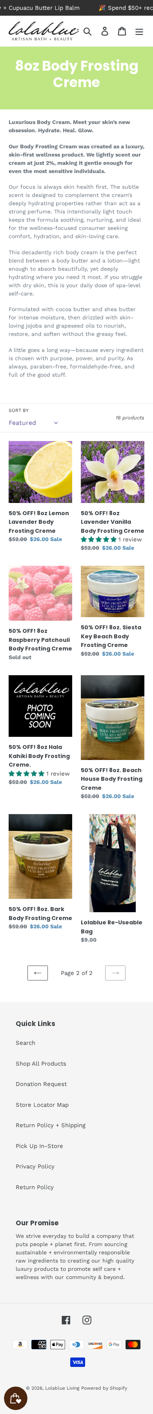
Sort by (19, 410)
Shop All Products (41, 1063)
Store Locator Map (42, 1104)
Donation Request (41, 1084)
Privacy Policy (35, 1166)
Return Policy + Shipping (51, 1125)
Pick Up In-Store (39, 1146)
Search (25, 1042)
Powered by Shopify (104, 1388)
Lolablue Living (62, 1388)
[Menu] (139, 31)
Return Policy (35, 1187)
